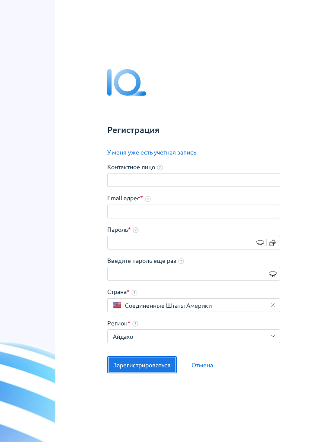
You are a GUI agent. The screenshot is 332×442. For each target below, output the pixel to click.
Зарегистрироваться (142, 365)
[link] (151, 152)
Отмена (202, 365)
